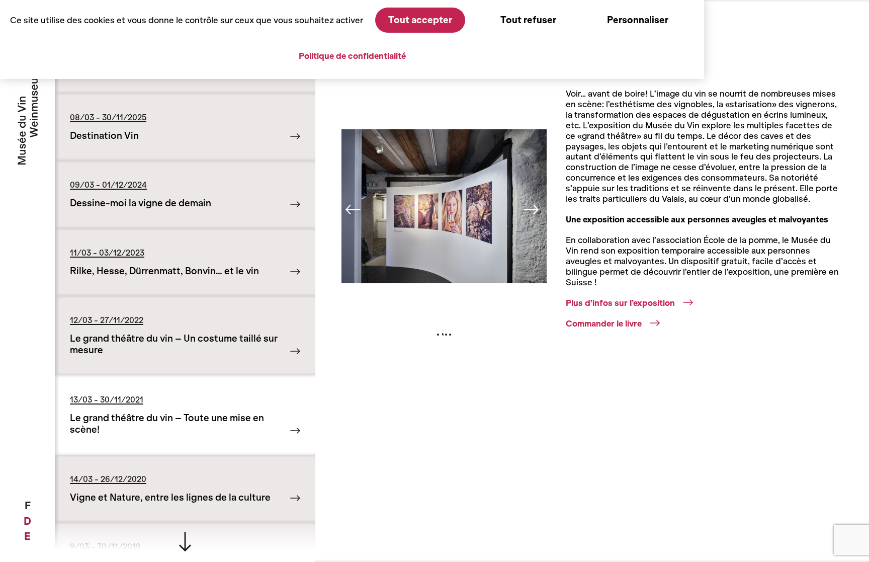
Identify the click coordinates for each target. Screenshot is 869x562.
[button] (355, 212)
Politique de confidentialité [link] (352, 56)
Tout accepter (420, 20)
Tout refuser (528, 20)
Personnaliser (637, 20)
